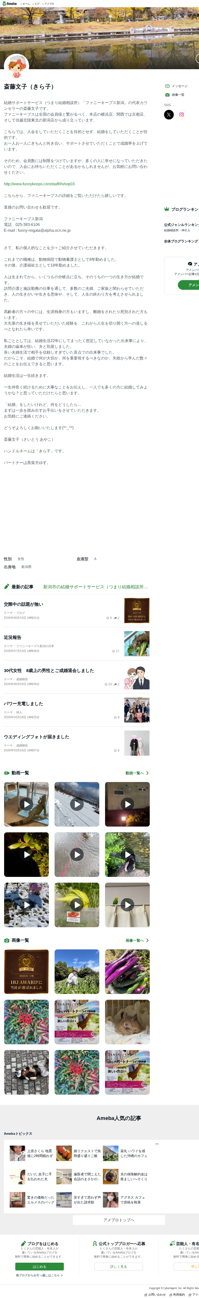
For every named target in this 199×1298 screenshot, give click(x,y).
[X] (169, 114)
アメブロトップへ (118, 1220)
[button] (39, 1266)
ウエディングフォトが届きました (36, 736)
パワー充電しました (23, 703)
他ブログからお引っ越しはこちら (38, 1275)
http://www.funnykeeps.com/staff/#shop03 (39, 184)
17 (117, 651)
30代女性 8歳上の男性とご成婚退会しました (49, 670)
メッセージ (180, 86)
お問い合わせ (157, 1294)
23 (110, 684)
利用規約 (179, 1294)
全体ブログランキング (181, 241)
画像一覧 (178, 95)
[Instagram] (181, 114)
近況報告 (12, 637)
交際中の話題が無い (23, 604)
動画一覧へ (135, 773)
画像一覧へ (135, 940)
